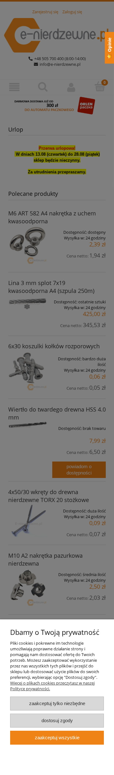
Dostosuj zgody (57, 720)
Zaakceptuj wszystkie (57, 737)
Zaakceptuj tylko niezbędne (57, 703)
